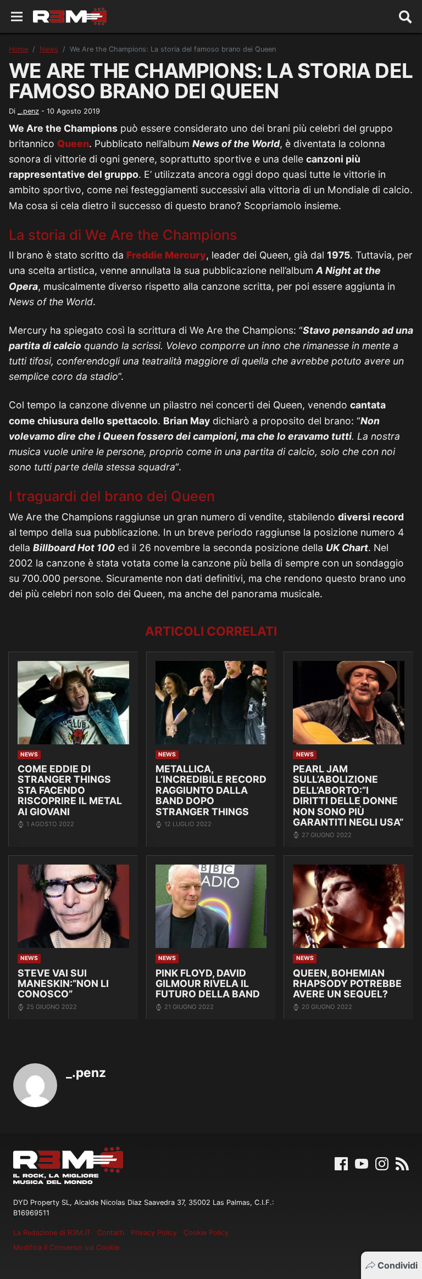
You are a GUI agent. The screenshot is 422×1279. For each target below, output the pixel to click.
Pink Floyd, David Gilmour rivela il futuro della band (208, 984)
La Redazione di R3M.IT (52, 1232)
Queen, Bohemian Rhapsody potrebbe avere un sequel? (347, 984)
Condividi (397, 1265)
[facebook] (341, 1162)
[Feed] (402, 1162)
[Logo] (70, 16)
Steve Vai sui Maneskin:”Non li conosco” (63, 984)
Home (18, 49)
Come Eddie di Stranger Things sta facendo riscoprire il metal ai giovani (70, 790)
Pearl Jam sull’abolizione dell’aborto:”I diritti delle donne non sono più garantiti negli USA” (348, 795)
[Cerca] (405, 16)
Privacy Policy (154, 1232)
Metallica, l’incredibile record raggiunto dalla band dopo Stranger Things (211, 790)
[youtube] (361, 1162)
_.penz (28, 111)
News (49, 49)
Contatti (110, 1232)
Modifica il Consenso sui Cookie (66, 1247)
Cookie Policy (206, 1232)
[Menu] (17, 17)
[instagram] (381, 1162)
